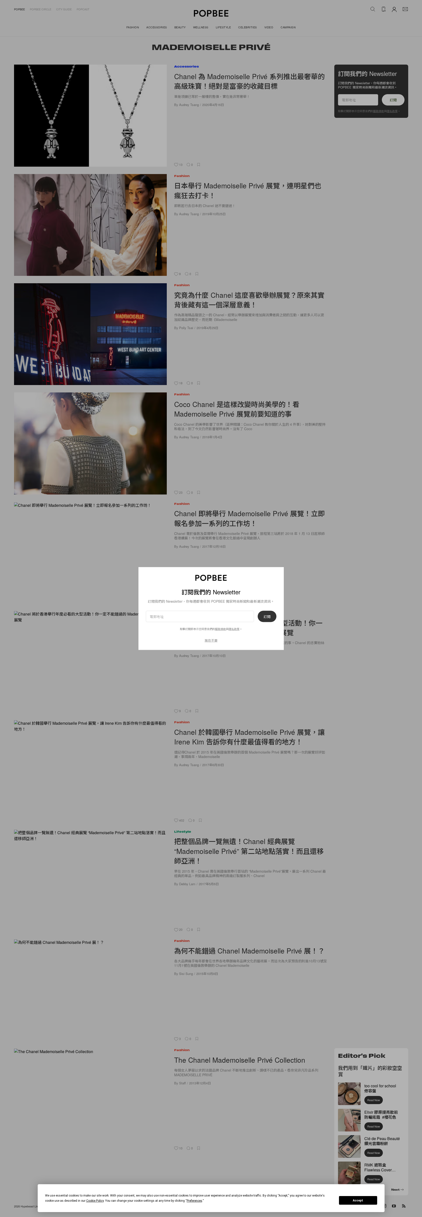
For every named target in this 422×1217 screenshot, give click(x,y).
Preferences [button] (194, 1200)
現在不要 (211, 640)
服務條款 (220, 629)
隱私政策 (234, 629)
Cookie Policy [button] (95, 1200)
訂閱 (267, 616)
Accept (358, 1200)
